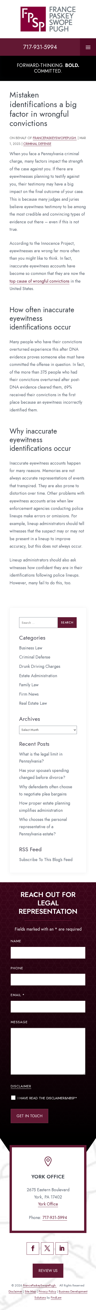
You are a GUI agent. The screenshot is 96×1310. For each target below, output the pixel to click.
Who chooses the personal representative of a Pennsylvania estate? (43, 826)
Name (16, 941)
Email (18, 995)
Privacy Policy (47, 1291)
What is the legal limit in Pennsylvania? (40, 757)
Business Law (30, 648)
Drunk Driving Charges (39, 666)
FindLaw (56, 1297)
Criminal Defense (37, 143)
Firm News (29, 694)
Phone (17, 968)
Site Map (30, 1291)
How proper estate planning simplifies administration (44, 806)
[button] (88, 47)
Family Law (28, 685)
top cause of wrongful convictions (39, 281)
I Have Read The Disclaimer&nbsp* (47, 1098)
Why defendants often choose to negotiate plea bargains (45, 790)
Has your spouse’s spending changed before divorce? (44, 774)
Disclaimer (21, 1086)
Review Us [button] (48, 1270)
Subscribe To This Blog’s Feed (45, 860)
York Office (48, 1204)
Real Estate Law (33, 703)
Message (19, 1022)
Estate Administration (38, 676)
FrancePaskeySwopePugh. (55, 138)
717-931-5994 (40, 47)
